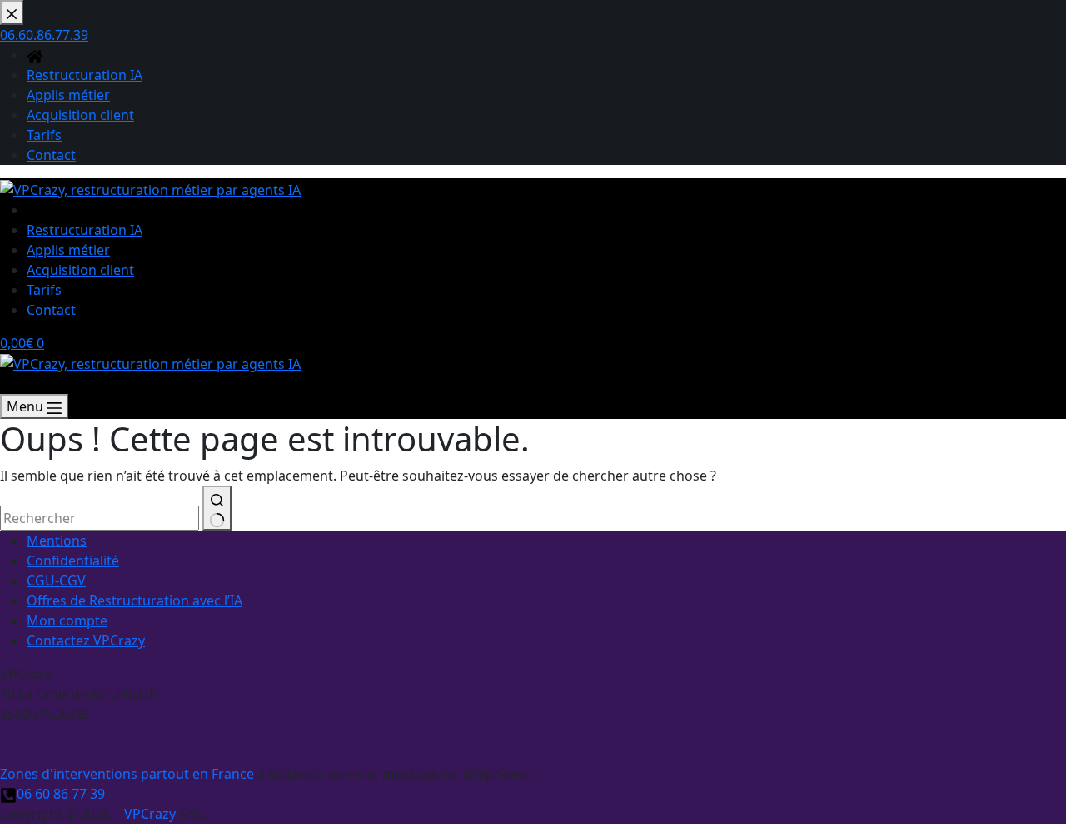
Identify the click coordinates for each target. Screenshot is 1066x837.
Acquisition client (80, 270)
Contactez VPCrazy (86, 640)
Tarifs (44, 290)
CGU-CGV (56, 580)
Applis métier (68, 250)
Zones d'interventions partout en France (127, 774)
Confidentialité (73, 560)
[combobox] (99, 518)
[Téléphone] (8, 384)
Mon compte (67, 620)
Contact (51, 310)
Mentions (57, 540)
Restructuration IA (84, 230)
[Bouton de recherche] (217, 508)
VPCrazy (150, 814)
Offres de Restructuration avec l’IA (134, 600)
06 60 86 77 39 (61, 794)
